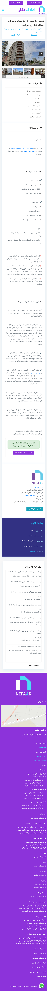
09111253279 (34, 2)
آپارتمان (32, 551)
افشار (39, 487)
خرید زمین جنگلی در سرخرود (33, 798)
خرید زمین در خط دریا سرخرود (36, 926)
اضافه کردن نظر (33, 665)
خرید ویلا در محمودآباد (38, 818)
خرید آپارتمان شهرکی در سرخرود (32, 808)
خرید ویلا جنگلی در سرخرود (34, 785)
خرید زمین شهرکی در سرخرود (33, 795)
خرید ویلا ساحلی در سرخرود (34, 780)
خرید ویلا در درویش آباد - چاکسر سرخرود (32, 833)
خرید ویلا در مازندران (39, 958)
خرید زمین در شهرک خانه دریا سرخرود (33, 905)
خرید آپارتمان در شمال (38, 967)
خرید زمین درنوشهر (40, 887)
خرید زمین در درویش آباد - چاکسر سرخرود (32, 827)
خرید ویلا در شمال (40, 948)
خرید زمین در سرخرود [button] (39, 789)
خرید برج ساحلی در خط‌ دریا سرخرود (34, 928)
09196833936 (29, 495)
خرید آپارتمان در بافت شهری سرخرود (33, 847)
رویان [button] (44, 853)
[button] (3, 10)
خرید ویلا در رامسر (40, 866)
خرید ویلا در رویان (40, 857)
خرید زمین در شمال (39, 953)
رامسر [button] (44, 862)
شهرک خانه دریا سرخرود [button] (38, 902)
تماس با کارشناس (35, 509)
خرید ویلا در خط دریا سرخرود (36, 923)
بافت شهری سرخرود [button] (39, 838)
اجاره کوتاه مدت (41, 976)
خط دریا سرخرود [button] (40, 916)
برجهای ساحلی (35, 372)
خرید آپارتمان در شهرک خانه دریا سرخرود (32, 908)
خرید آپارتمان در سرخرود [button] (38, 801)
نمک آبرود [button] (42, 892)
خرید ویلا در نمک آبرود (38, 896)
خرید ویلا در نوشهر (40, 884)
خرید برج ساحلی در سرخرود (36, 773)
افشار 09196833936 (23, 452)
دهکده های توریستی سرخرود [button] (36, 934)
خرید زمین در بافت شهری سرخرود (35, 842)
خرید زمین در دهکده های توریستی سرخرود (32, 938)
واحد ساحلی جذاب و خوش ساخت (21, 148)
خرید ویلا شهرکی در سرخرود (34, 782)
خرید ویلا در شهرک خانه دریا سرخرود (34, 911)
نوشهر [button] (44, 880)
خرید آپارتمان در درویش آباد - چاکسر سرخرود (31, 830)
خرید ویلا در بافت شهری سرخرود (35, 845)
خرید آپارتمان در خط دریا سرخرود (35, 920)
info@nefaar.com (40, 761)
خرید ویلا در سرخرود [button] (39, 776)
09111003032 (16, 2)
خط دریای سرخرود (28, 151)
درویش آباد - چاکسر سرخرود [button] (36, 823)
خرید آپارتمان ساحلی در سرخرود (32, 805)
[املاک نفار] (31, 10)
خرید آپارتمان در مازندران (38, 972)
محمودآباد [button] (43, 814)
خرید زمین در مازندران (39, 962)
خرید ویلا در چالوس (39, 875)
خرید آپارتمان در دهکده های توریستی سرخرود (30, 943)
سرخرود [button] (43, 770)
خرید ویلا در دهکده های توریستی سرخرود (32, 940)
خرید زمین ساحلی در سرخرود (33, 792)
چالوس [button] (44, 871)
